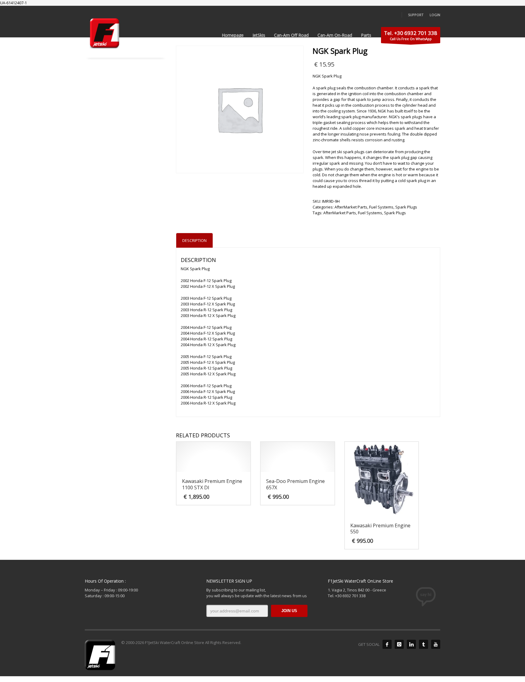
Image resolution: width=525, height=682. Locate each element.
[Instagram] (399, 644)
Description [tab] (194, 240)
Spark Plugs (406, 207)
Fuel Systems (381, 207)
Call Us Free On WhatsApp (410, 35)
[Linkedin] (411, 644)
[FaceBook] (387, 644)
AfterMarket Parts (351, 207)
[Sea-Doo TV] (435, 644)
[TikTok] (423, 644)
